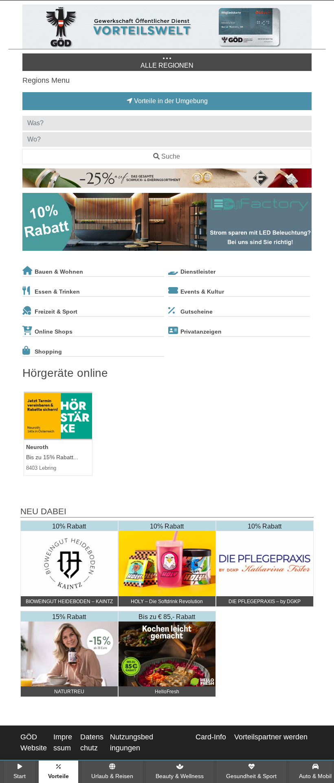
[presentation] (30, 223)
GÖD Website (33, 742)
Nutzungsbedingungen (131, 742)
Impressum (62, 742)
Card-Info (211, 737)
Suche (170, 156)
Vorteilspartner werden (271, 737)
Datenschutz (91, 742)
